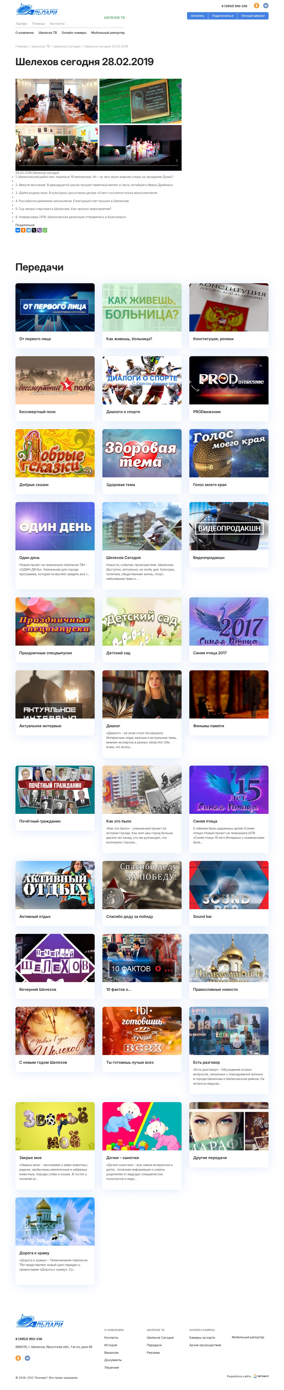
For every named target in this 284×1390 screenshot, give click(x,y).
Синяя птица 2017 (210, 653)
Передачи (154, 1345)
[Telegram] (28, 230)
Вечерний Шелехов (37, 989)
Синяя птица (205, 821)
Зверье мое (30, 1157)
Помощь (38, 23)
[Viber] (39, 230)
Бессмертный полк (37, 411)
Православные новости (215, 989)
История (110, 1345)
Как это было (118, 821)
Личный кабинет (253, 16)
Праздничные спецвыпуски (45, 653)
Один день (29, 557)
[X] (34, 230)
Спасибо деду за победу (129, 916)
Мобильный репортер (108, 33)
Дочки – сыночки (122, 1157)
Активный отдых (35, 916)
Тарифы (21, 23)
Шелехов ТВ (48, 33)
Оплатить (197, 16)
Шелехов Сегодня (67, 46)
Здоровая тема (120, 484)
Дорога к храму (34, 1253)
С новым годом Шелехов (43, 1062)
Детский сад (118, 653)
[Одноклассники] (23, 230)
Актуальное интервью (40, 726)
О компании (24, 33)
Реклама (153, 1352)
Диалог (113, 726)
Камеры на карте (202, 1337)
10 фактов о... (119, 989)
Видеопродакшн (208, 557)
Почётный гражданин (40, 821)
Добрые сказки (33, 484)
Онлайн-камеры (74, 33)
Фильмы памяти (208, 726)
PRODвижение (207, 411)
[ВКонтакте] (17, 230)
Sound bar (202, 916)
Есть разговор (206, 1062)
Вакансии (111, 1352)
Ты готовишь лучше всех (130, 1062)
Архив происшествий (205, 1345)
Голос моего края (209, 484)
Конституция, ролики (213, 339)
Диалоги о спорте (123, 411)
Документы (113, 1360)
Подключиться (222, 16)
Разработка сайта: (239, 1376)
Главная (21, 46)
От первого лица (35, 339)
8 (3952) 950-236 (234, 6)
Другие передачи (210, 1157)
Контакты (57, 23)
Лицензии (111, 1367)
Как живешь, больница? (129, 339)
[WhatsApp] (45, 230)
